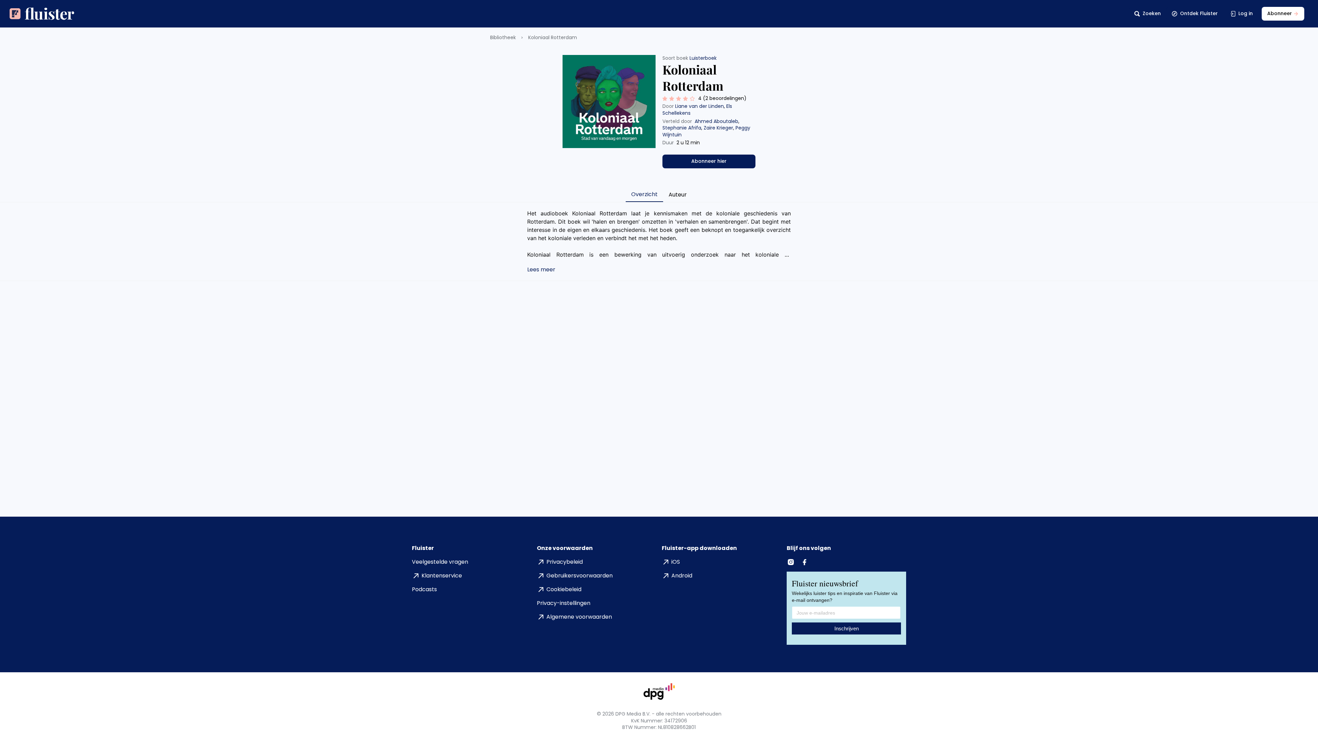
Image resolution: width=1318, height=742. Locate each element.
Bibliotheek (503, 37)
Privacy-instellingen (563, 603)
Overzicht (644, 194)
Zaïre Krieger (718, 127)
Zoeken (1152, 13)
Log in (1245, 13)
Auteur (678, 195)
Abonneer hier (709, 161)
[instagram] (791, 562)
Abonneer (1279, 13)
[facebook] (805, 562)
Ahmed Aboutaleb (716, 121)
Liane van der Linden (699, 106)
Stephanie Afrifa (681, 127)
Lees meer (541, 269)
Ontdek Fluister (1199, 13)
